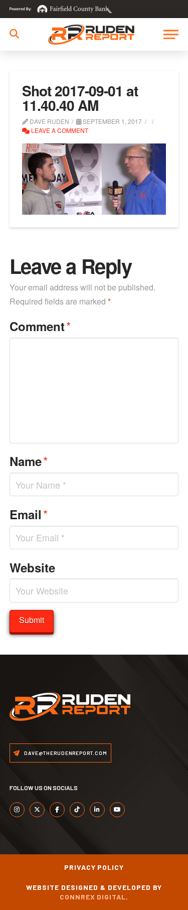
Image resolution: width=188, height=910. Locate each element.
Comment (40, 326)
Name (29, 461)
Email (29, 514)
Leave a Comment (59, 130)
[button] (14, 34)
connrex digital (93, 896)
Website (32, 567)
